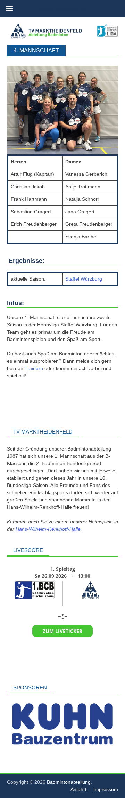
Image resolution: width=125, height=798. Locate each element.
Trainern (34, 368)
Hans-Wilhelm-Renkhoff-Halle (48, 529)
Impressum (105, 789)
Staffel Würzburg (83, 279)
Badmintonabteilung (69, 782)
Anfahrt (78, 789)
